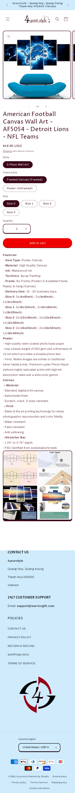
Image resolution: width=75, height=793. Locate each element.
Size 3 (11, 212)
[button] (7, 19)
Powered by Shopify (38, 776)
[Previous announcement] (7, 5)
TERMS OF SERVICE (21, 663)
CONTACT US (17, 628)
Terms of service (39, 782)
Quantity (8, 220)
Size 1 (29, 203)
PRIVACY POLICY (19, 637)
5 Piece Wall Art (18, 164)
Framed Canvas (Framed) (25, 179)
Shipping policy (59, 782)
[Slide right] (46, 106)
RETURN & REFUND (21, 646)
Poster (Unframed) (20, 188)
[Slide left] (29, 106)
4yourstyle (22, 776)
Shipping (7, 151)
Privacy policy (19, 782)
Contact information (39, 788)
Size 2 (47, 203)
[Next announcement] (68, 5)
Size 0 (11, 203)
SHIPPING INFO (18, 654)
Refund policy (60, 776)
